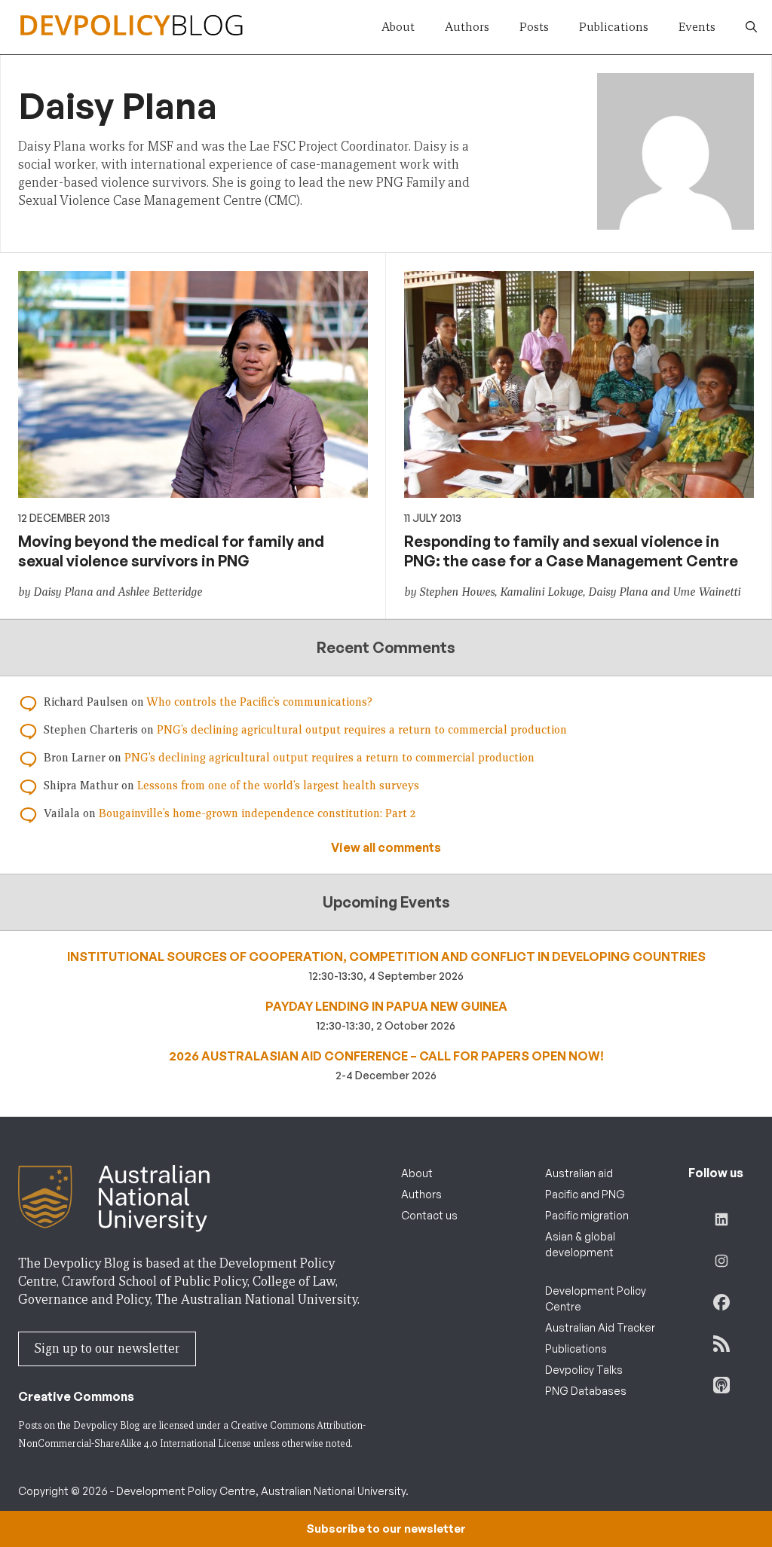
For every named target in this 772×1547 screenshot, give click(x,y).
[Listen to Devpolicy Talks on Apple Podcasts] (721, 1385)
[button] (751, 27)
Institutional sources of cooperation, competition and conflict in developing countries (386, 956)
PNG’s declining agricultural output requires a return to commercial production (362, 730)
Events (697, 27)
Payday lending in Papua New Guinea (386, 1006)
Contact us (429, 1215)
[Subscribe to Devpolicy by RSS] (721, 1343)
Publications (613, 27)
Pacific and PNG (585, 1194)
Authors (467, 27)
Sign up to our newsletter (107, 1348)
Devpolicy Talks (584, 1369)
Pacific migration (587, 1215)
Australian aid (579, 1173)
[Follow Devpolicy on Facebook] (721, 1302)
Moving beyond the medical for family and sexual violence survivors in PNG (171, 551)
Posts (534, 27)
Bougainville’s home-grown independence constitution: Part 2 (257, 813)
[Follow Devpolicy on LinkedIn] (721, 1219)
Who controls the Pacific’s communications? (259, 702)
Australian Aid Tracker (600, 1327)
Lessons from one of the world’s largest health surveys (278, 785)
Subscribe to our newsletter (386, 1528)
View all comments (386, 847)
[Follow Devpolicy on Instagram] (721, 1260)
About (398, 27)
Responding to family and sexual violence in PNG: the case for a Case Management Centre (571, 551)
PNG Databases (585, 1390)
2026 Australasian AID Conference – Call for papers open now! (386, 1055)
